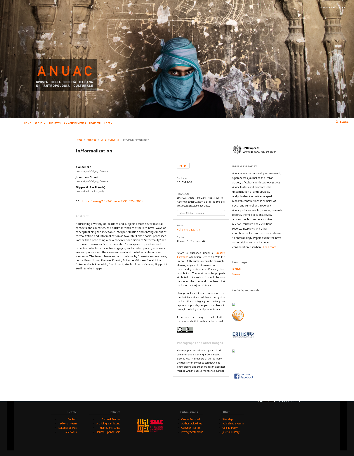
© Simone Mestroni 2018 (332, 7)
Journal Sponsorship (108, 432)
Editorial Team (68, 423)
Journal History (231, 432)
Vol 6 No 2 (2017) (110, 139)
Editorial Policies (110, 419)
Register (95, 123)
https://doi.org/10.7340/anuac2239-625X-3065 (112, 201)
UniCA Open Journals (245, 290)
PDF (184, 165)
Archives (54, 123)
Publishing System (233, 423)
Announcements (75, 123)
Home (27, 123)
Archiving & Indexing (108, 423)
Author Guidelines (191, 423)
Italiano (237, 274)
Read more (269, 247)
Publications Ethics (109, 427)
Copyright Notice (191, 427)
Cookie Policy (230, 427)
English (236, 268)
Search (344, 121)
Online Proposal (190, 419)
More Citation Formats (192, 213)
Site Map (227, 419)
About (38, 123)
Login (108, 123)
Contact (72, 419)
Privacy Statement (192, 432)
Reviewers (71, 432)
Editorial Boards (67, 427)
